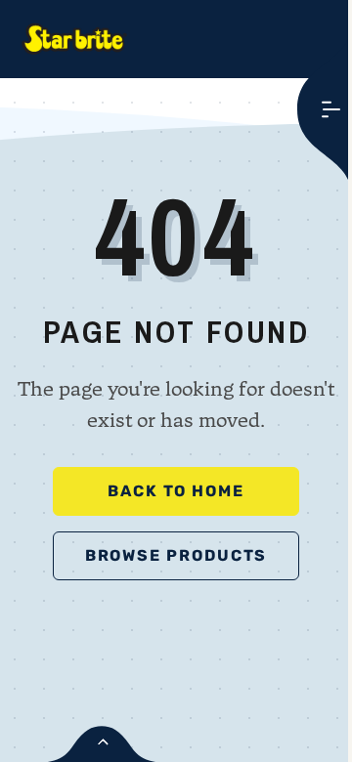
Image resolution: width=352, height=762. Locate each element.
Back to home (176, 491)
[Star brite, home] (74, 39)
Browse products (176, 555)
